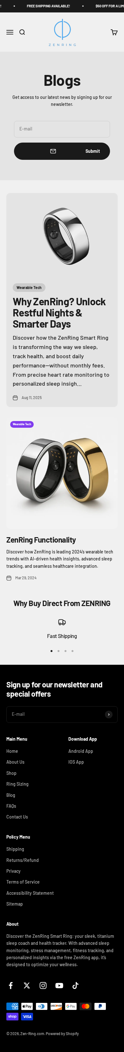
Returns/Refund (22, 860)
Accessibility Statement (30, 893)
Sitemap (14, 904)
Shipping (15, 849)
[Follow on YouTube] (59, 985)
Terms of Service (23, 882)
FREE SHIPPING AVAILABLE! (45, 6)
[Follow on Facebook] (10, 985)
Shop (11, 773)
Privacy (13, 871)
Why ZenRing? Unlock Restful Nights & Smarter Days (59, 312)
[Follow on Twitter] (27, 985)
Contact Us (17, 816)
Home (12, 751)
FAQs (11, 806)
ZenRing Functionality (41, 539)
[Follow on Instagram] (43, 985)
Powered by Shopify (62, 1033)
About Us (15, 762)
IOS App (76, 762)
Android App (80, 751)
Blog (10, 795)
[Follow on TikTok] (75, 985)
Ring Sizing (17, 784)
